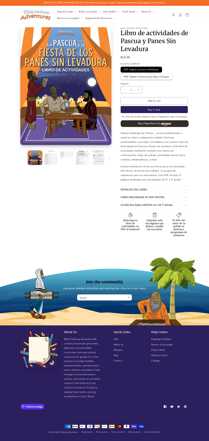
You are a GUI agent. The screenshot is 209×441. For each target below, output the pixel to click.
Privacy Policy (158, 350)
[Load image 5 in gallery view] (98, 158)
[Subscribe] (128, 297)
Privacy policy (102, 432)
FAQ (116, 339)
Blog (116, 355)
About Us (118, 344)
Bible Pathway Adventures (67, 432)
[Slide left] (23, 157)
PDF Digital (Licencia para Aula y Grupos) (146, 76)
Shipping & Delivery (161, 339)
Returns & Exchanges (162, 344)
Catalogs (155, 360)
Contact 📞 (119, 360)
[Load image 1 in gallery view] (35, 158)
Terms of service (118, 432)
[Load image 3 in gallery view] (67, 158)
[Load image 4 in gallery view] (82, 158)
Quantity (125, 83)
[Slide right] (109, 157)
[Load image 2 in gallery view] (51, 158)
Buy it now (154, 109)
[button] (66, 11)
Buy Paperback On (149, 123)
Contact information (152, 432)
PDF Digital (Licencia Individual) (141, 69)
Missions (118, 350)
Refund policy (87, 432)
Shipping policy (134, 432)
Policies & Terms (159, 355)
